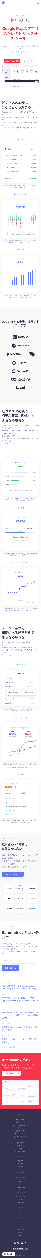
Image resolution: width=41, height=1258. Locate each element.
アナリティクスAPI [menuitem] (20, 1152)
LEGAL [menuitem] (20, 1222)
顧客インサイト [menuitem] (20, 1122)
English (22, 1255)
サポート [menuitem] (20, 1207)
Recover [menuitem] (20, 1128)
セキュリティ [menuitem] (20, 1229)
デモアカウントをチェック (22, 87)
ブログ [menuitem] (20, 1182)
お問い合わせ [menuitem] (20, 1172)
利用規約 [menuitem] (20, 1232)
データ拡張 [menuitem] (20, 1143)
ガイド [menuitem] (20, 1214)
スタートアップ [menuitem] (20, 1197)
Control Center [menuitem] (20, 1119)
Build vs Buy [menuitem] (20, 1202)
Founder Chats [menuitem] (20, 1187)
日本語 (18, 1255)
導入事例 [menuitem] (20, 1164)
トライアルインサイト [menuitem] (20, 1137)
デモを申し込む (29, 61)
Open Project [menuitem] (20, 1192)
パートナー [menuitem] (20, 1169)
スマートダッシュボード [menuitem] (20, 1125)
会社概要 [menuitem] (20, 1161)
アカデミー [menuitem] (20, 1184)
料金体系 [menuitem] (20, 1167)
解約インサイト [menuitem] (20, 1131)
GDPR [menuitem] (20, 1235)
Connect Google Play (11, 1073)
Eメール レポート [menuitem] (20, 1134)
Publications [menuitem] (20, 1177)
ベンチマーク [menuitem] (20, 1146)
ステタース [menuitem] (20, 1217)
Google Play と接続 (12, 61)
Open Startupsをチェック (13, 874)
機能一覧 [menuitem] (20, 1114)
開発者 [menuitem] (20, 1212)
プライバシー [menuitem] (20, 1226)
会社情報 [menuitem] (20, 1156)
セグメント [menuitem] (20, 1140)
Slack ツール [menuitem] (20, 1149)
